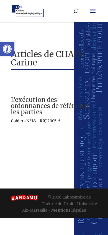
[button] (7, 49)
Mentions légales (68, 210)
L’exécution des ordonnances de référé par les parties (50, 106)
